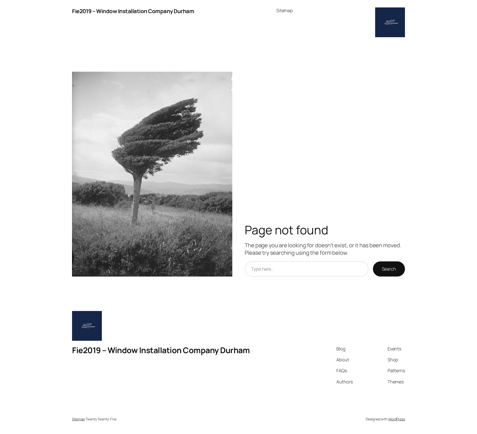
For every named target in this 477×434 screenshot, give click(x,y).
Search (389, 269)
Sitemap (284, 10)
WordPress (396, 419)
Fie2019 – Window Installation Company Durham (133, 11)
